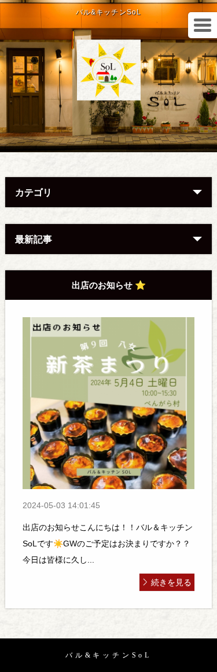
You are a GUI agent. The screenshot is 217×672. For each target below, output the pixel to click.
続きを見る (171, 582)
